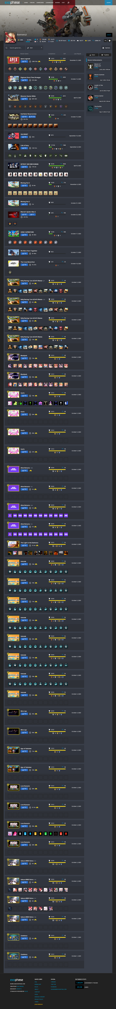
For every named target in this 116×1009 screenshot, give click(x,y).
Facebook (53, 987)
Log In (108, 2)
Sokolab (23, 561)
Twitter (53, 984)
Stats (93, 55)
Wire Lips (24, 711)
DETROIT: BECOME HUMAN (29, 164)
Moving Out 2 (25, 183)
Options (107, 48)
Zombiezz (24, 936)
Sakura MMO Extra (27, 861)
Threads (53, 982)
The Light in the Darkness (29, 543)
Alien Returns (25, 468)
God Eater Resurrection (28, 114)
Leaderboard (49, 2)
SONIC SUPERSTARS (27, 232)
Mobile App (38, 984)
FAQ (36, 982)
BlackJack (24, 355)
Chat (63, 2)
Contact (37, 992)
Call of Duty (25, 145)
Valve (26, 991)
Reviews (57, 2)
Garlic (23, 393)
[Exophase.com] (13, 2)
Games (26, 2)
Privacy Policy (39, 999)
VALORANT (24, 134)
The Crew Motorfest (28, 262)
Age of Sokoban (26, 748)
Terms (36, 1002)
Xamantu (19, 989)
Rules (36, 987)
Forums (32, 2)
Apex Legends (25, 59)
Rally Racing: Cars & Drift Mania (31, 281)
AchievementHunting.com (58, 989)
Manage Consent (40, 997)
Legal (36, 994)
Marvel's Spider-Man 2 (28, 212)
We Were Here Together (29, 251)
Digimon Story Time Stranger (31, 77)
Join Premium (39, 1004)
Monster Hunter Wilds (28, 96)
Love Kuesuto (25, 786)
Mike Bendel (20, 986)
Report (109, 35)
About (36, 989)
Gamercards (40, 2)
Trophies (106, 55)
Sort (31, 48)
